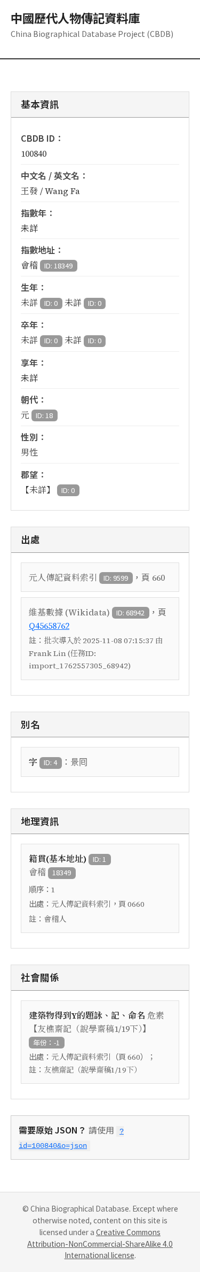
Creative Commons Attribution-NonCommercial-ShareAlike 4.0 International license (100, 1244)
